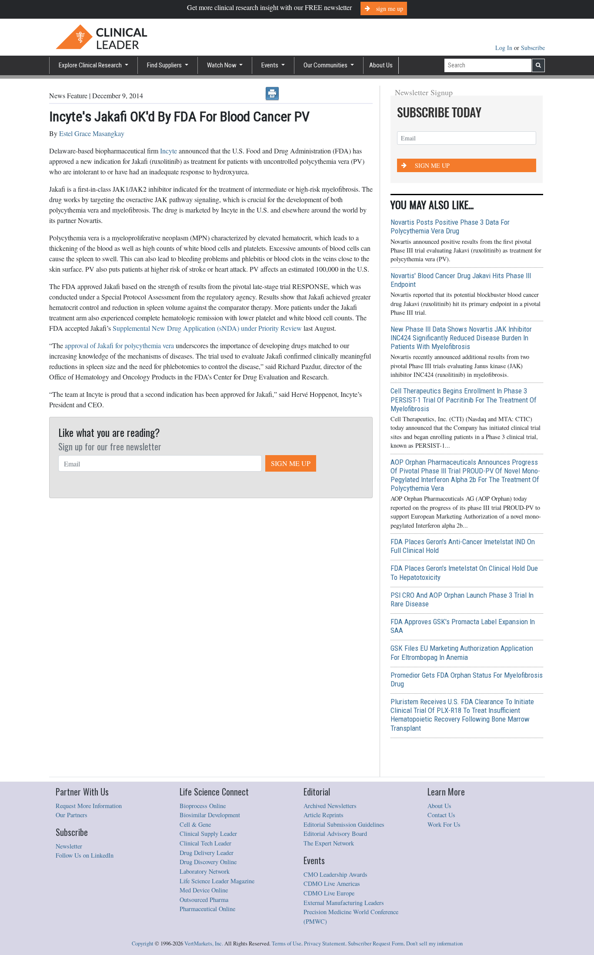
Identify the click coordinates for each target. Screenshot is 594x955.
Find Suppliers (165, 65)
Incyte (168, 150)
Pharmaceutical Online (207, 909)
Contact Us (441, 815)
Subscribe (533, 47)
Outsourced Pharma (204, 899)
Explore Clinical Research (91, 65)
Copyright (143, 943)
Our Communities (326, 65)
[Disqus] (211, 610)
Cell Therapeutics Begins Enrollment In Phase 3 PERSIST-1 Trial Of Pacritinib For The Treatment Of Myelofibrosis (463, 399)
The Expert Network (329, 843)
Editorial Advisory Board (335, 833)
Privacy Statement (324, 943)
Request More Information (89, 806)
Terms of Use (286, 943)
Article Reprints (324, 815)
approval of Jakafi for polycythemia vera (119, 345)
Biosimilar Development (210, 815)
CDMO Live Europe (329, 893)
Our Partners (71, 815)
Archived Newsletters (330, 806)
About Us (381, 65)
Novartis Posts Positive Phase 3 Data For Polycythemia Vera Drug (450, 226)
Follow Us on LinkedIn (84, 855)
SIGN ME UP (290, 463)
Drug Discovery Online (208, 862)
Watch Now (222, 65)
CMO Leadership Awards (335, 874)
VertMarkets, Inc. (203, 943)
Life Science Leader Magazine (217, 881)
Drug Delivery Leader (207, 853)
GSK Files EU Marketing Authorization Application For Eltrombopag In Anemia (461, 652)
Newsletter (69, 846)
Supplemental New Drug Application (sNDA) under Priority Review (207, 328)
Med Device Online (204, 890)
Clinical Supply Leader (208, 833)
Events (270, 65)
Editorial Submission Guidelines (344, 824)
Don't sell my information (434, 943)
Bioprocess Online (203, 806)
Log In (504, 47)
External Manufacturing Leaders (344, 902)
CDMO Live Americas (332, 883)
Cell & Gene (195, 824)
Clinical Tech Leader (205, 843)
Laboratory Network (205, 871)
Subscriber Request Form (376, 943)
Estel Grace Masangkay (91, 133)
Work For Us (444, 824)
